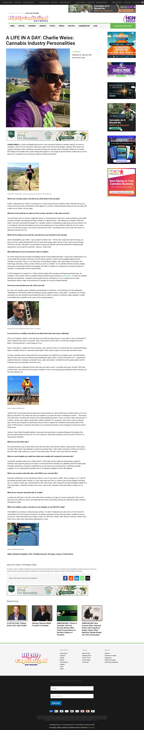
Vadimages (91, 727)
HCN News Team (79, 58)
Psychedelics (64, 662)
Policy (61, 666)
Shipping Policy (86, 655)
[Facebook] (65, 578)
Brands (62, 660)
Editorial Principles (110, 660)
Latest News (63, 653)
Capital (62, 658)
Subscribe (56, 703)
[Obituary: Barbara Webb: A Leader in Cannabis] (42, 613)
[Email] (88, 578)
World (61, 669)
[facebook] (128, 7)
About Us (107, 653)
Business (62, 655)
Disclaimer (85, 662)
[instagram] (131, 7)
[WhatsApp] (82, 578)
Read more (96, 720)
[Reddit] (71, 578)
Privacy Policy (86, 660)
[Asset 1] (28, 16)
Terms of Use (86, 658)
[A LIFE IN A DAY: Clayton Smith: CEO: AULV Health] (17, 613)
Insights (62, 664)
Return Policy (86, 653)
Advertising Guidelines (111, 662)
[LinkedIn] (77, 578)
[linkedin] (134, 7)
